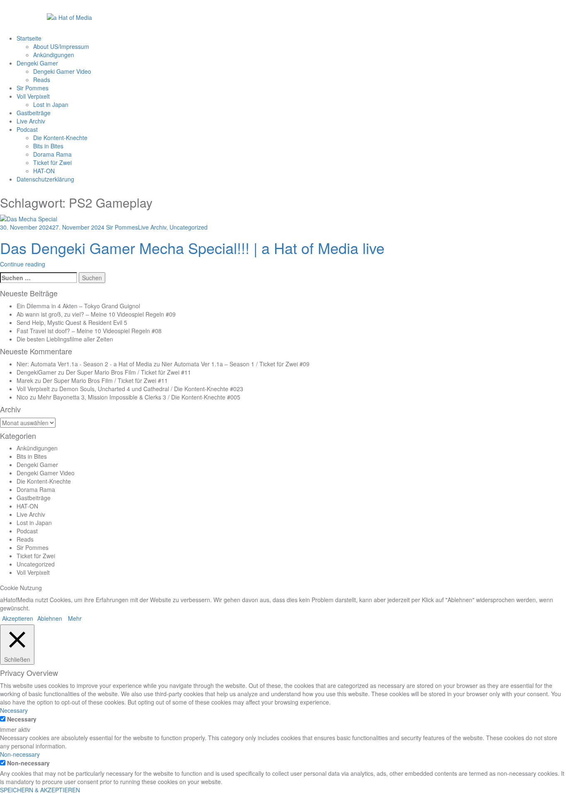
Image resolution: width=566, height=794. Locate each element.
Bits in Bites (48, 146)
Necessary (21, 719)
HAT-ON (44, 171)
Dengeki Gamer (37, 63)
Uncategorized (188, 227)
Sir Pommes (32, 88)
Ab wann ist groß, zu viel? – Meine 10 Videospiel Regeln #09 (96, 314)
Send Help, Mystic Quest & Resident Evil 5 (72, 322)
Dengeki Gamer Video (62, 71)
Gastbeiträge (34, 113)
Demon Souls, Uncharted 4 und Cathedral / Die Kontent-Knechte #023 (151, 389)
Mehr (75, 618)
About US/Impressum (61, 46)
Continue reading (22, 264)
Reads (41, 79)
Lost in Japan (50, 104)
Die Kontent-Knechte (60, 137)
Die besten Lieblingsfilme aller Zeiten (65, 339)
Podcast (27, 129)
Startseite (29, 38)
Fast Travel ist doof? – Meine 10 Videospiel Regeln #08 (89, 331)
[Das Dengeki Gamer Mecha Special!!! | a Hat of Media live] (28, 217)
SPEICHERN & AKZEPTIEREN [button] (40, 790)
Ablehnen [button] (49, 618)
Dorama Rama (52, 154)
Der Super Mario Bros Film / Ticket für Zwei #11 (128, 372)
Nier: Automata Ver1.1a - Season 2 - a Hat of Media (84, 364)
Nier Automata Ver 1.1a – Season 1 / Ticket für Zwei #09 (236, 364)
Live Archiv (31, 121)
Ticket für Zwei (52, 162)
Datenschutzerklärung (45, 179)
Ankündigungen (53, 55)
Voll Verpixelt (33, 96)
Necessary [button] (14, 710)
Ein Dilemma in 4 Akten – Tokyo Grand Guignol (78, 306)
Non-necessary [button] (20, 754)
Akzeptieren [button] (17, 618)
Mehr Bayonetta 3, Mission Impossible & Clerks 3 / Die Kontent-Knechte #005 (139, 397)
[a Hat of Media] (69, 16)
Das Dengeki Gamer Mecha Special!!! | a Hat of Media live (192, 247)
